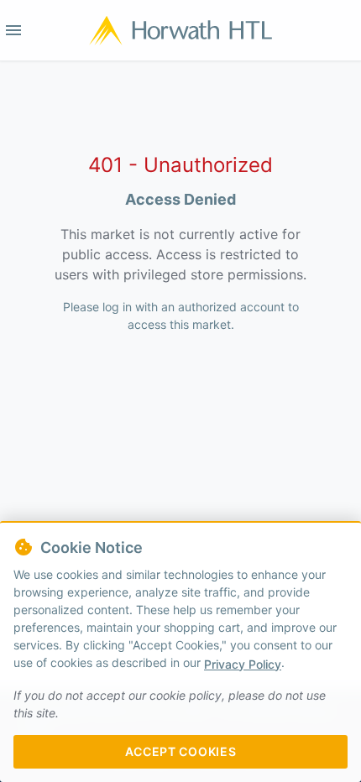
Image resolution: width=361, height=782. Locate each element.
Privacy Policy (242, 664)
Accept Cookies (181, 751)
